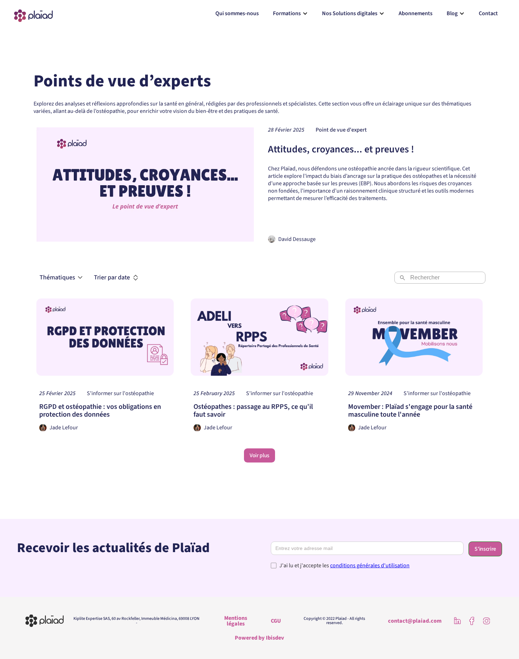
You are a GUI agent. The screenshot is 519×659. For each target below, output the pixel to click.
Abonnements (415, 13)
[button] (290, 13)
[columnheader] (116, 277)
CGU (276, 621)
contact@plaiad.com (415, 621)
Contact (488, 13)
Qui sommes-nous (237, 13)
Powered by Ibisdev (259, 638)
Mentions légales (235, 621)
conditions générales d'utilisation (370, 565)
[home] (33, 13)
